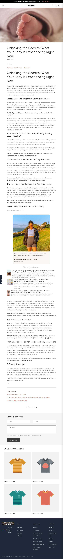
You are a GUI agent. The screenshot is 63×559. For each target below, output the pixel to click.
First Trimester (18, 67)
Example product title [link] (9, 481)
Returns (51, 541)
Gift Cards (19, 536)
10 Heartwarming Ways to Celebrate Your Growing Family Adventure (28, 397)
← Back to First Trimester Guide (17, 400)
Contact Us (51, 527)
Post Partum (20, 530)
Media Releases (36, 536)
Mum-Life (19, 533)
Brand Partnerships (37, 538)
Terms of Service (52, 544)
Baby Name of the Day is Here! (16, 394)
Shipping (51, 538)
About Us (35, 527)
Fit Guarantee (36, 530)
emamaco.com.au (12, 180)
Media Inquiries (52, 533)
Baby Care (27, 67)
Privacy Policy (52, 547)
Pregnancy (10, 67)
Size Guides (51, 530)
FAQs (50, 536)
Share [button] (10, 64)
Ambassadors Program (38, 544)
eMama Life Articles (37, 533)
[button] (3, 5)
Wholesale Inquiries (37, 541)
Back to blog (32, 407)
